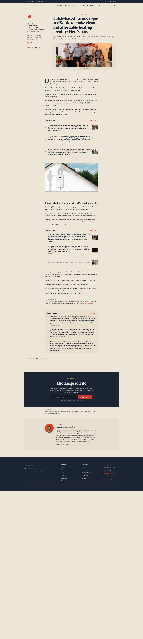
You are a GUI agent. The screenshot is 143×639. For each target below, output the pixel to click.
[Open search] (114, 5)
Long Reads (84, 5)
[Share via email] (44, 358)
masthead (57, 413)
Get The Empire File (110, 1)
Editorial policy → (89, 303)
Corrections (85, 475)
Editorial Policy (86, 472)
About (100, 5)
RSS (111, 479)
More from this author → (64, 444)
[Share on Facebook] (40, 358)
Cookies (112, 487)
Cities (78, 5)
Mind (73, 5)
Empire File (93, 5)
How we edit (30, 42)
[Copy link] (39, 47)
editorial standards (49, 413)
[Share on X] (33, 47)
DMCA (117, 487)
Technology (59, 5)
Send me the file (85, 397)
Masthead (84, 470)
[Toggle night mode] (101, 2)
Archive (63, 481)
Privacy (101, 487)
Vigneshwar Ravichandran (33, 26)
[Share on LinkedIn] (36, 47)
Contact (84, 478)
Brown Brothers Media (29, 471)
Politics (67, 5)
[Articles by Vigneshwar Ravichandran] (30, 18)
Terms (106, 487)
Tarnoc (79, 207)
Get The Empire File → (110, 475)
